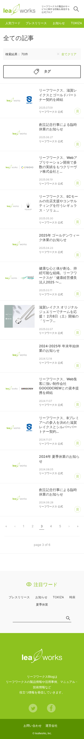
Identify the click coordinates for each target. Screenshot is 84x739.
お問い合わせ (32, 725)
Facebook (51, 708)
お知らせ (59, 23)
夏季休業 (42, 604)
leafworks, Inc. (43, 733)
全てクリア (68, 54)
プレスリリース (36, 23)
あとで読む (77, 111)
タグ (47, 71)
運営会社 (51, 725)
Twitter (33, 708)
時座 (72, 597)
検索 (76, 9)
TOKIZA (76, 23)
